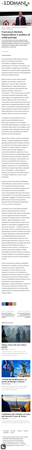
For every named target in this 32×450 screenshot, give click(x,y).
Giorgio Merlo (5, 418)
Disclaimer (26, 445)
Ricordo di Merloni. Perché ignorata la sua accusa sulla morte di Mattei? (8, 315)
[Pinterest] (10, 304)
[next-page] (5, 426)
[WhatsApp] (14, 304)
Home (3, 27)
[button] (3, 446)
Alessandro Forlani (6, 55)
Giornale (8, 27)
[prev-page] (3, 426)
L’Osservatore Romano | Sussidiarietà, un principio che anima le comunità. (23, 315)
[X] (7, 304)
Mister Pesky (5, 349)
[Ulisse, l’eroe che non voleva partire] (16, 334)
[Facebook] (3, 304)
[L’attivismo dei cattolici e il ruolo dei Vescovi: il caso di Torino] (16, 403)
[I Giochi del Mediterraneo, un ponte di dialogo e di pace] (16, 368)
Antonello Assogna (6, 383)
